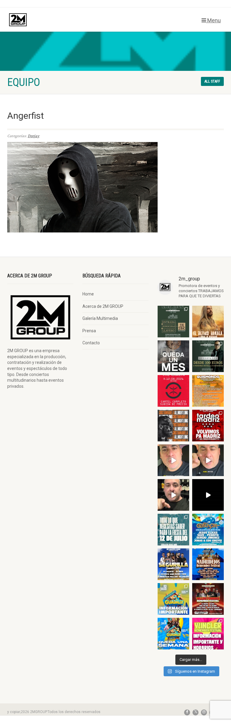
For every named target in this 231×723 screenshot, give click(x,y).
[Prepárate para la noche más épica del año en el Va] (208, 599)
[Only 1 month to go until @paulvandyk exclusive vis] (173, 356)
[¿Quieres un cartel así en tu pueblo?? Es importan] (208, 460)
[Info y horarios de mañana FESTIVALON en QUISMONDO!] (208, 391)
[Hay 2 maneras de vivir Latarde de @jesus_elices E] (208, 356)
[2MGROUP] (59, 19)
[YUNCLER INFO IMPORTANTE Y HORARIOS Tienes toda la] (208, 633)
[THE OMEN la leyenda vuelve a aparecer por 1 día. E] (173, 391)
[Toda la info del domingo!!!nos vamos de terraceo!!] (173, 529)
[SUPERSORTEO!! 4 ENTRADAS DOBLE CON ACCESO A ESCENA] (173, 425)
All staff (212, 81)
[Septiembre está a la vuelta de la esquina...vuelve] (173, 321)
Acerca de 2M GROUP (102, 306)
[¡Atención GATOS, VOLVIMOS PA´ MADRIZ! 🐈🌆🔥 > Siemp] (208, 425)
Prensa (89, 330)
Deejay (33, 136)
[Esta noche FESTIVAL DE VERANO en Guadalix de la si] (173, 599)
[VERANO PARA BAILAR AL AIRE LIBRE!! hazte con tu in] (208, 529)
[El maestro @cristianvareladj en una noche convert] (208, 495)
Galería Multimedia (100, 318)
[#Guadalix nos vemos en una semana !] (173, 633)
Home (88, 294)
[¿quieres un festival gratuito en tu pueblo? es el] (173, 495)
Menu (213, 20)
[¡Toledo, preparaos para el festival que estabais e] (173, 564)
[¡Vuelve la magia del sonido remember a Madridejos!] (208, 564)
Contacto (91, 342)
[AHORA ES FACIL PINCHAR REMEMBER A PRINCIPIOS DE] (208, 321)
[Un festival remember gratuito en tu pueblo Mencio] (173, 460)
